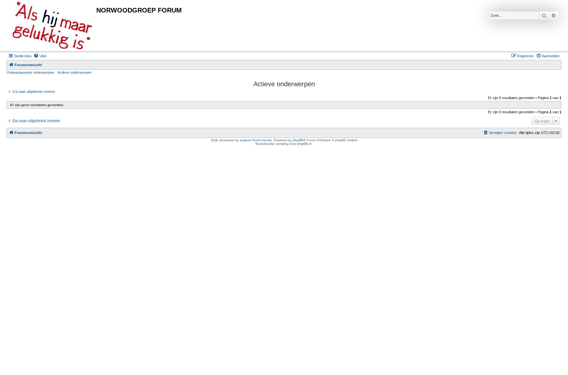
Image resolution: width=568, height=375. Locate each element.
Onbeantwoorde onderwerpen (30, 72)
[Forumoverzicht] (52, 26)
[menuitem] (40, 56)
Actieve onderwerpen (74, 72)
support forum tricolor (256, 140)
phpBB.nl (304, 144)
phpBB (298, 140)
